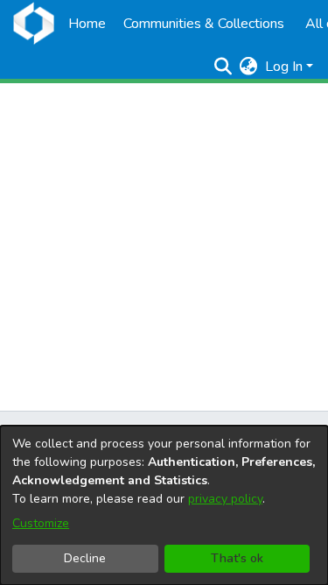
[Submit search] (223, 66)
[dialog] (164, 505)
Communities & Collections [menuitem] (203, 23)
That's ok (237, 558)
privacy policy (225, 498)
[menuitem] (249, 66)
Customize (40, 523)
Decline (85, 558)
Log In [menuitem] (284, 66)
